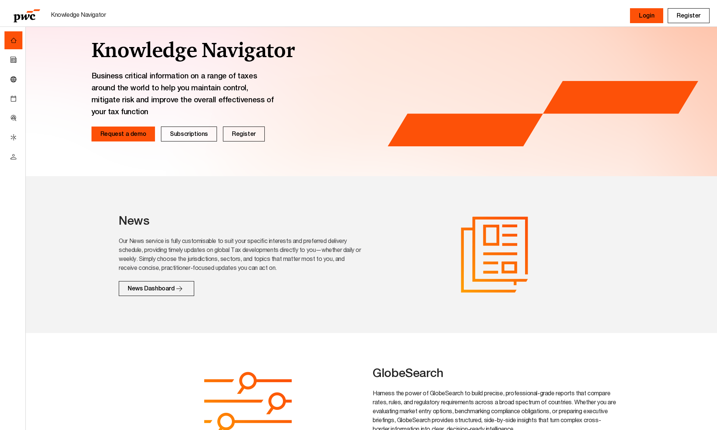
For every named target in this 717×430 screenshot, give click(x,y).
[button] (646, 15)
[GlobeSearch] (13, 79)
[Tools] (13, 118)
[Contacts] (13, 157)
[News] (13, 60)
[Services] (13, 137)
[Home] (13, 40)
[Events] (13, 99)
